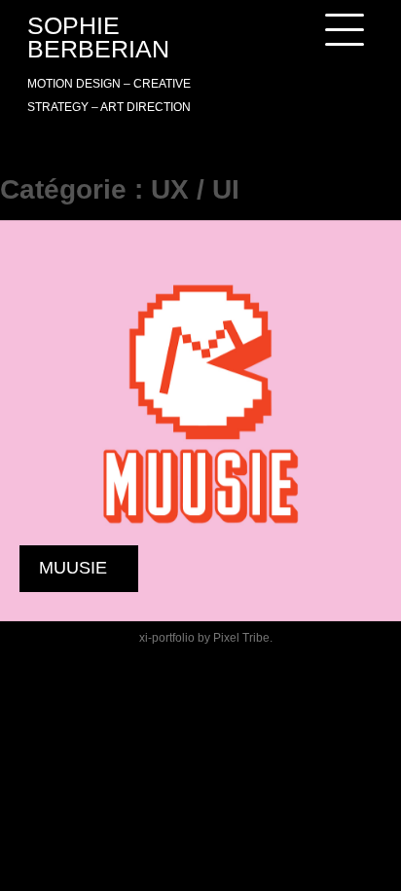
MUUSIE (73, 567)
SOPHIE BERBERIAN (98, 37)
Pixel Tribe (241, 638)
